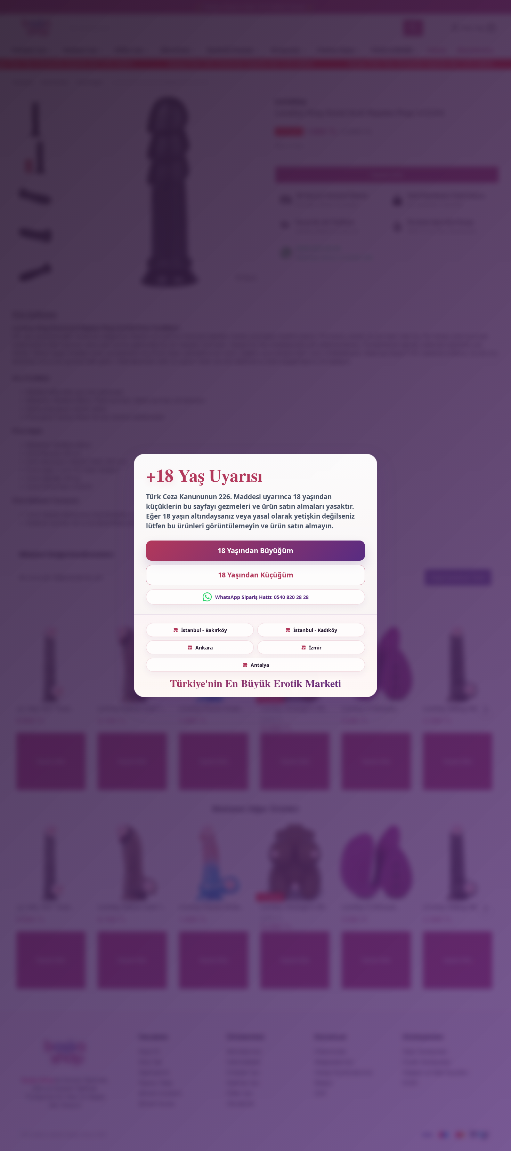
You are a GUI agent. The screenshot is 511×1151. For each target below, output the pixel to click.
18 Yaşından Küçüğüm (255, 575)
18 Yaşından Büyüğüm (255, 550)
